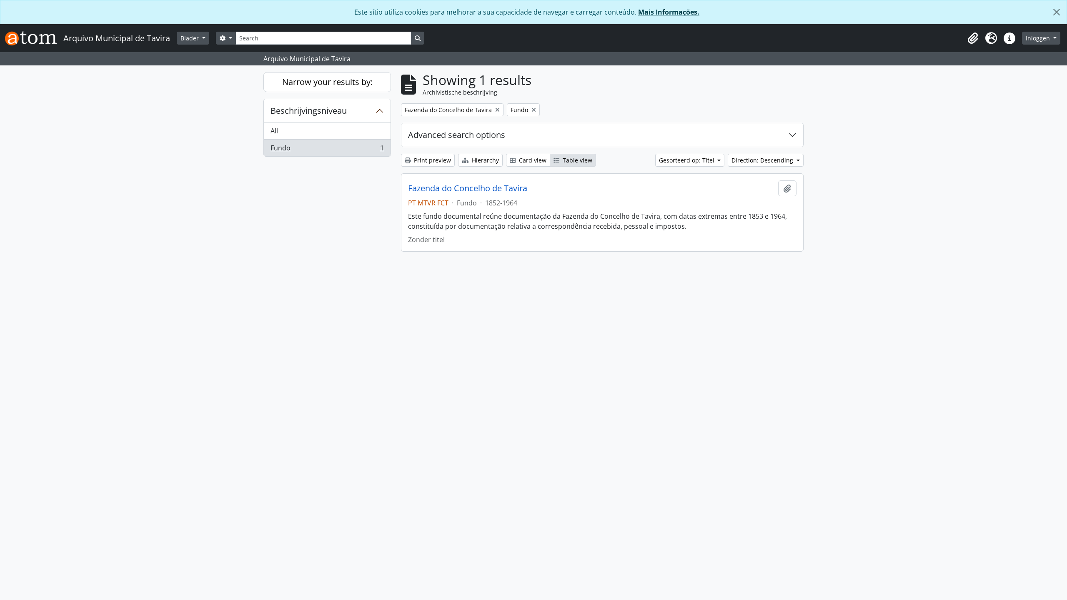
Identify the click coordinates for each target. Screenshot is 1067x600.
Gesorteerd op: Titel (687, 160)
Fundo (327, 149)
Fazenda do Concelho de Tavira (467, 188)
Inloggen (1039, 38)
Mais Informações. (668, 12)
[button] (973, 38)
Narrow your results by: (327, 82)
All (274, 130)
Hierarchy (484, 160)
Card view (531, 160)
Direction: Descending (763, 160)
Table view (576, 160)
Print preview (431, 160)
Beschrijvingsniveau (309, 110)
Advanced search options (456, 134)
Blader (190, 38)
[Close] (1057, 12)
